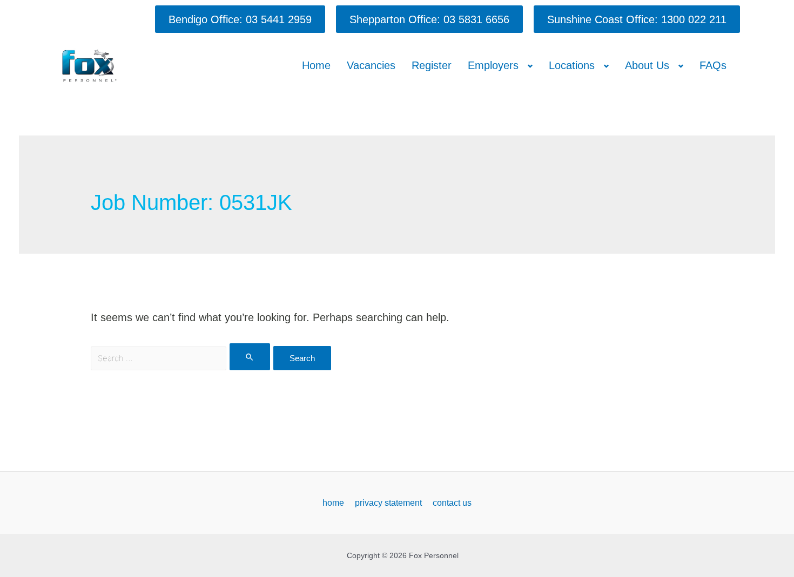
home (333, 502)
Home (316, 65)
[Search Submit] (250, 356)
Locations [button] (572, 65)
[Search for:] (182, 357)
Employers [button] (493, 65)
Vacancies (371, 65)
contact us (452, 502)
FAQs (712, 65)
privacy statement (388, 502)
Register (432, 65)
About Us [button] (647, 65)
